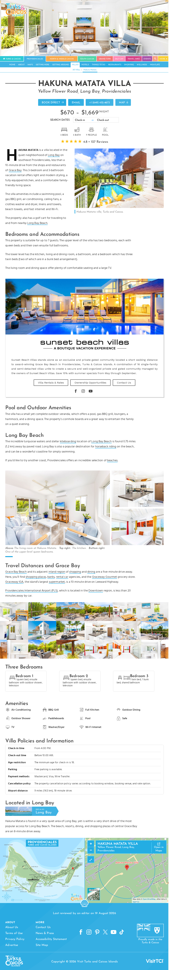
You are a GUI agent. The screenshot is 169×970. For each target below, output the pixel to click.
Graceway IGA (14, 582)
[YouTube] (91, 391)
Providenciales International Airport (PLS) (31, 590)
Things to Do (98, 65)
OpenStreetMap (149, 899)
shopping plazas (36, 577)
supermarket (57, 582)
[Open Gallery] (119, 207)
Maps (30, 65)
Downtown (95, 590)
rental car (62, 577)
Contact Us (124, 382)
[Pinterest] (97, 932)
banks (51, 577)
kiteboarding (68, 441)
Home (12, 65)
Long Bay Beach (37, 223)
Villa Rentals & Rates (51, 382)
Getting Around (60, 65)
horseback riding (105, 446)
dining (91, 571)
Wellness (142, 65)
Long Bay (54, 155)
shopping (75, 571)
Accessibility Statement (51, 939)
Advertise (11, 945)
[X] (105, 932)
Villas (75, 65)
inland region (57, 571)
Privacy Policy (14, 939)
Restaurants (114, 65)
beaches (112, 460)
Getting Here (42, 65)
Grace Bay (15, 170)
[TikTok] (122, 932)
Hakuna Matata (90, 70)
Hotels (85, 65)
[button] (127, 867)
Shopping (129, 65)
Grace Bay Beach (16, 571)
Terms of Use (14, 933)
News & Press (45, 933)
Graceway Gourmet (104, 577)
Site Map (42, 945)
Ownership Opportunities (90, 382)
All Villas (76, 70)
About (21, 65)
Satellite (93, 890)
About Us (11, 927)
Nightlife (155, 65)
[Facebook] (76, 391)
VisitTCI (136, 901)
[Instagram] (83, 391)
